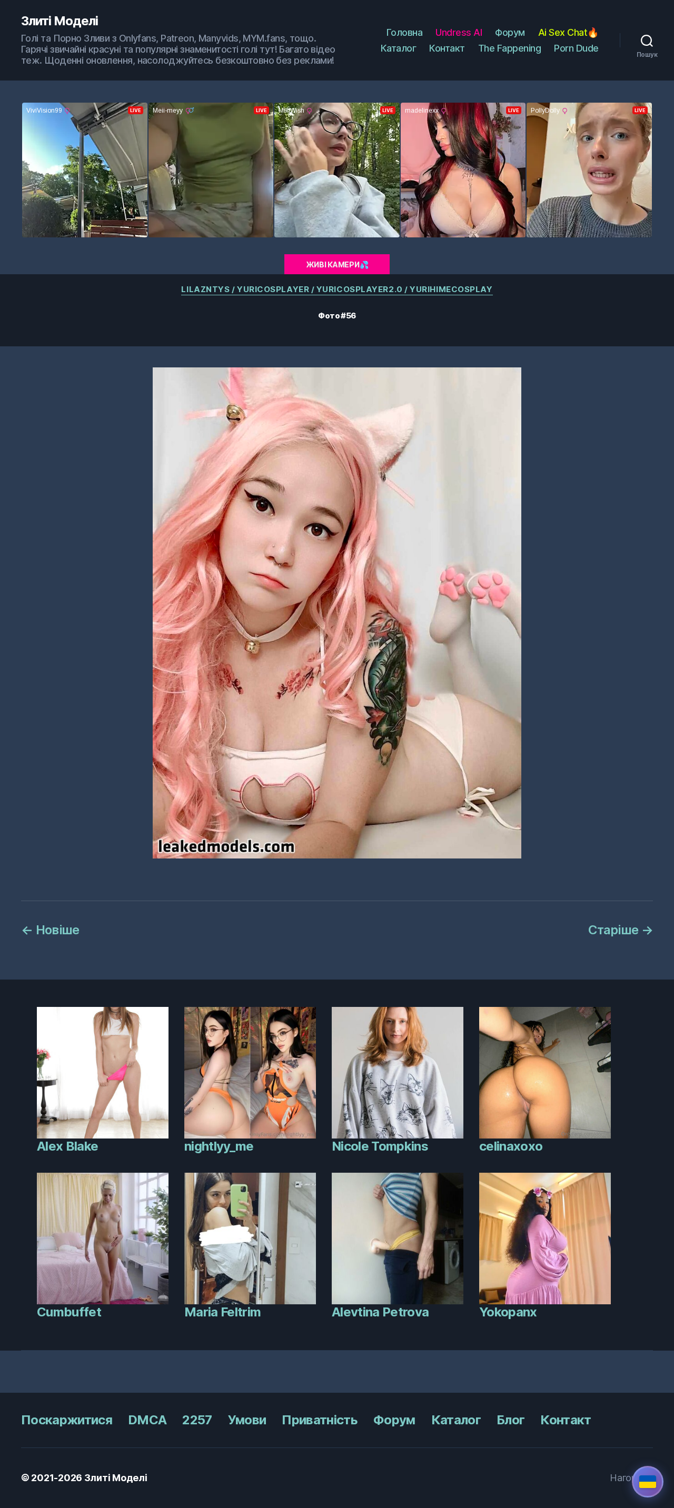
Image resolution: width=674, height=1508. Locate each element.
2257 (197, 1419)
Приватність (320, 1419)
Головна (404, 32)
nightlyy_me (219, 1146)
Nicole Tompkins (380, 1146)
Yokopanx (508, 1312)
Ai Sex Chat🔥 (568, 32)
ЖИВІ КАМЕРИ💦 (337, 264)
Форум (510, 32)
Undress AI (458, 32)
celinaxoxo (510, 1146)
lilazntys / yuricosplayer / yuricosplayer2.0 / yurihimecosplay (336, 289)
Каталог (399, 48)
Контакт (447, 48)
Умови (247, 1419)
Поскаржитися (66, 1419)
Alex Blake (67, 1146)
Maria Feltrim (222, 1312)
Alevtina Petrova (380, 1312)
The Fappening (509, 48)
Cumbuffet (69, 1312)
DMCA (147, 1419)
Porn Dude (576, 48)
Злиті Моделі (59, 21)
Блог (510, 1419)
